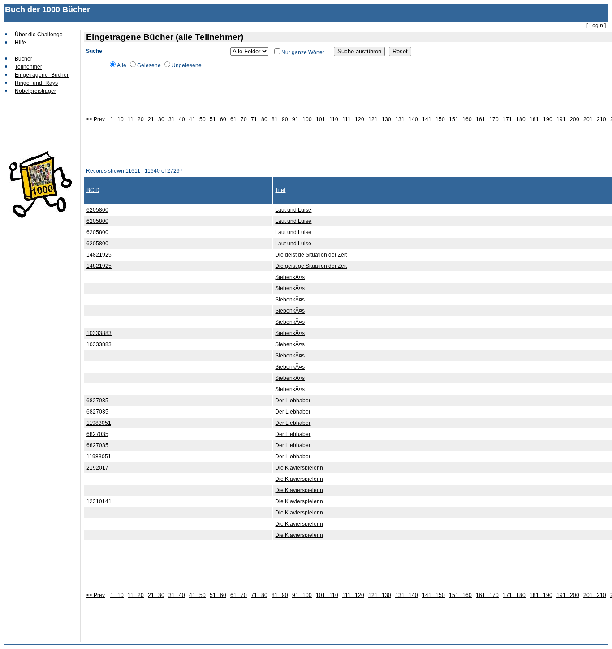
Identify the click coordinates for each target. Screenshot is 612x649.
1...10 (117, 119)
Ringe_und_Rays (36, 83)
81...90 (280, 119)
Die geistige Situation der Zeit (311, 255)
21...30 (156, 119)
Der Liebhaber (292, 400)
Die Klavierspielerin (299, 468)
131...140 (406, 119)
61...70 (238, 119)
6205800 (97, 210)
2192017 (97, 468)
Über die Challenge (39, 34)
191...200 (567, 119)
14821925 (99, 255)
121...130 (379, 119)
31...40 (176, 119)
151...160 (460, 119)
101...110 (327, 119)
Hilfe (20, 42)
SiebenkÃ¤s (290, 277)
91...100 (302, 119)
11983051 (98, 423)
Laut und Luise (293, 210)
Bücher (23, 59)
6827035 (97, 400)
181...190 (541, 119)
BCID (92, 190)
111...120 (353, 119)
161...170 (487, 119)
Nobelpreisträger (35, 91)
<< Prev (95, 119)
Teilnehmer (28, 67)
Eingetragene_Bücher (42, 75)
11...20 (136, 119)
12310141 (99, 501)
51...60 (218, 119)
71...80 (259, 119)
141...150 (433, 119)
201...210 (594, 119)
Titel (280, 190)
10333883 (99, 333)
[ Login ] (596, 25)
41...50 (197, 119)
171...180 (514, 119)
